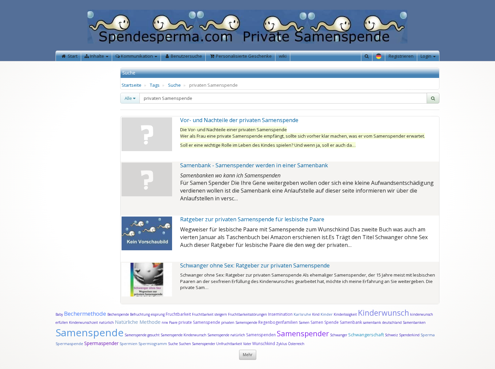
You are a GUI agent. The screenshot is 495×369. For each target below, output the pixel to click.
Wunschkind (263, 343)
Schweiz (391, 335)
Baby (59, 314)
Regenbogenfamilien (278, 322)
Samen (304, 322)
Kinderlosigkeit (346, 314)
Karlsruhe (302, 314)
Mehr (248, 355)
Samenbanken (414, 322)
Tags (155, 85)
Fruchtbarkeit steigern (209, 314)
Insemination (280, 314)
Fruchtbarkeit (179, 314)
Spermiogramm (152, 343)
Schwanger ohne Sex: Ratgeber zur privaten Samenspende (255, 265)
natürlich (106, 322)
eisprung (158, 314)
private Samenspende (199, 322)
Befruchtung (140, 314)
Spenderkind (409, 335)
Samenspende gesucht (142, 335)
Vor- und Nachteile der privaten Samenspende (239, 120)
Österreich (296, 343)
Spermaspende (69, 343)
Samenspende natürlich (226, 335)
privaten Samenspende (239, 322)
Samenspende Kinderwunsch (183, 335)
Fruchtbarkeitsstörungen (248, 314)
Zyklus (281, 343)
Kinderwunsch (383, 312)
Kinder (327, 314)
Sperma (428, 334)
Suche (174, 85)
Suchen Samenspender (197, 343)
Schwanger (338, 335)
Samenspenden (261, 335)
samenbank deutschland (382, 322)
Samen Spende (324, 322)
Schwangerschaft (366, 335)
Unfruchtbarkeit (229, 343)
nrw (165, 322)
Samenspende (90, 332)
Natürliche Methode (138, 321)
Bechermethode (85, 313)
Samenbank (351, 322)
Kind (316, 314)
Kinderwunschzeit (83, 322)
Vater (247, 343)
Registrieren (401, 56)
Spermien (128, 343)
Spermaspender (101, 343)
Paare (173, 322)
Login (426, 56)
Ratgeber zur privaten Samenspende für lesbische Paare (252, 219)
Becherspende (118, 314)
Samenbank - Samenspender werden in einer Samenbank (254, 165)
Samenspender (303, 333)
